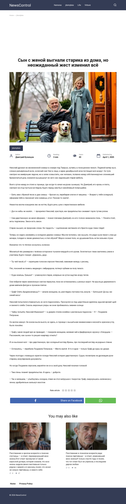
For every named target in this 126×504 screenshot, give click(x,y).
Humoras (58, 5)
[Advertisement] (63, 36)
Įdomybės (69, 5)
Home (13, 484)
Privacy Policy (25, 484)
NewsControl (20, 5)
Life (79, 5)
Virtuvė (88, 5)
